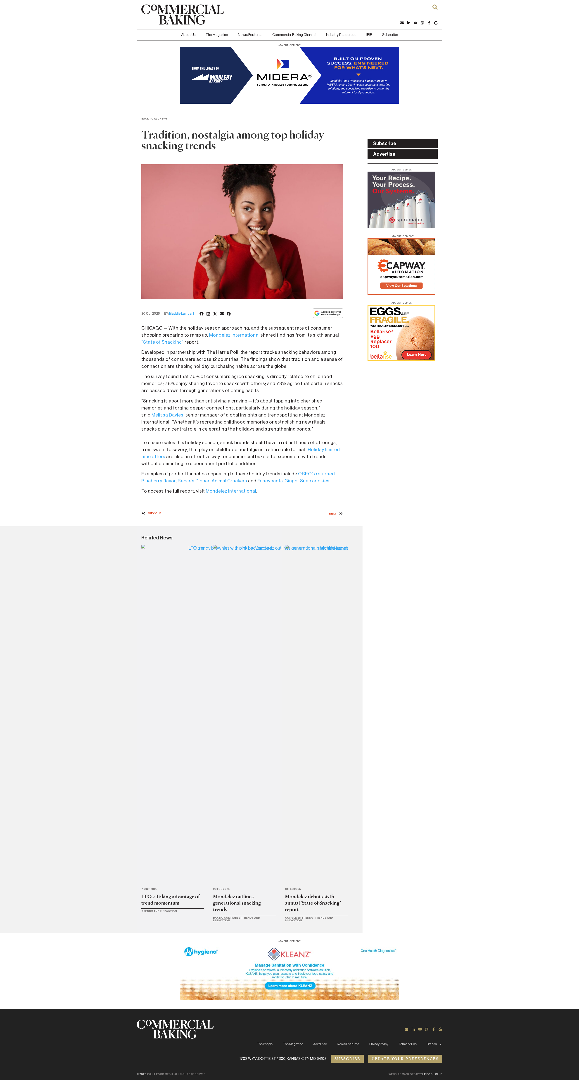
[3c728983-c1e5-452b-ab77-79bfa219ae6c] (401, 227)
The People (265, 1044)
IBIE (369, 35)
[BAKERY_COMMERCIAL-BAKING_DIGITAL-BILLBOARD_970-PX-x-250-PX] (289, 102)
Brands (432, 1044)
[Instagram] (422, 23)
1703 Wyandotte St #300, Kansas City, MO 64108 (283, 1059)
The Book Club (431, 1074)
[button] (202, 313)
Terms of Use (408, 1044)
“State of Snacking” (162, 342)
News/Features (250, 35)
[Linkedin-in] (409, 23)
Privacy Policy (378, 1044)
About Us (188, 35)
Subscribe (390, 35)
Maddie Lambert (181, 313)
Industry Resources (341, 35)
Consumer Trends (299, 917)
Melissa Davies (167, 415)
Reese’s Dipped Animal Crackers (212, 481)
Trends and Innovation (159, 911)
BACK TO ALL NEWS (154, 118)
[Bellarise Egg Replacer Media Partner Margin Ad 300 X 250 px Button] (401, 360)
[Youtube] (415, 23)
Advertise (320, 1044)
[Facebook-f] (429, 23)
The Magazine (217, 35)
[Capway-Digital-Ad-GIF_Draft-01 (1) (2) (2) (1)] (401, 293)
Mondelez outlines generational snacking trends (237, 902)
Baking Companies (226, 917)
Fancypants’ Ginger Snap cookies (293, 481)
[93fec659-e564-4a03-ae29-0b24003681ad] (289, 998)
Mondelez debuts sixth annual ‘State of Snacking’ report (313, 902)
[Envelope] (402, 23)
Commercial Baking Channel (294, 35)
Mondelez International (234, 335)
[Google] (436, 23)
